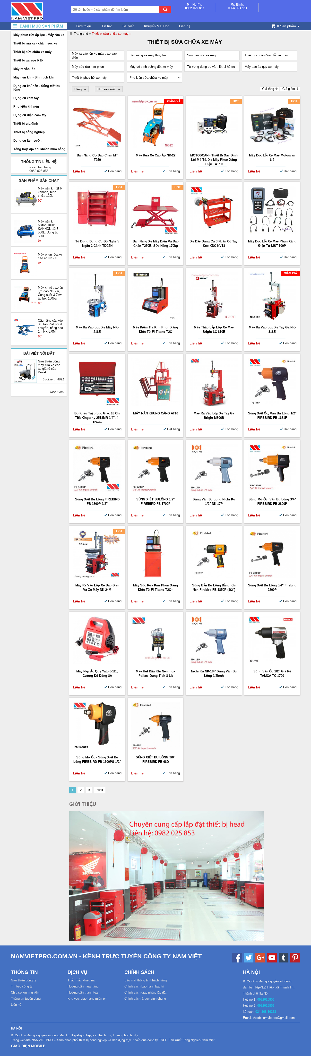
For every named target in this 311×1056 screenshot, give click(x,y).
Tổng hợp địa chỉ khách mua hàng (39, 149)
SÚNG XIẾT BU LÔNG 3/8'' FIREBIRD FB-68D (155, 760)
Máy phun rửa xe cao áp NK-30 (50, 256)
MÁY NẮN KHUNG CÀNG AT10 (155, 413)
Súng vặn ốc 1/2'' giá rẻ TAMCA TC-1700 (272, 674)
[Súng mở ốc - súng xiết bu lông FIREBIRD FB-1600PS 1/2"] (97, 749)
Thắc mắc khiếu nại (81, 980)
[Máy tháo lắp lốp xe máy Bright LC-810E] (214, 319)
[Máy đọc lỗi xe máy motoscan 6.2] (272, 147)
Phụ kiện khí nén (26, 106)
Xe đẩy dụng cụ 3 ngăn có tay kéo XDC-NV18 (213, 244)
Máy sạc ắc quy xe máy (262, 67)
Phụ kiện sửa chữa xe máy (149, 77)
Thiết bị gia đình (25, 123)
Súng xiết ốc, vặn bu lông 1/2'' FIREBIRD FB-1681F (272, 416)
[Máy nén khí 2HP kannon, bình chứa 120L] (25, 198)
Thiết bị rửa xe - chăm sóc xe (35, 43)
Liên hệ (184, 26)
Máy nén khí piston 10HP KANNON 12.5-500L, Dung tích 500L (49, 229)
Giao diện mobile (28, 1046)
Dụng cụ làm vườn (27, 140)
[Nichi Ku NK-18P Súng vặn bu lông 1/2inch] (214, 663)
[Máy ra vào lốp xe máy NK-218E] (97, 319)
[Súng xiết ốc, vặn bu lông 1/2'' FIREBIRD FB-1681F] (272, 405)
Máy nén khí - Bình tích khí (33, 77)
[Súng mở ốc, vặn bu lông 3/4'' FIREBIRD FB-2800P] (272, 491)
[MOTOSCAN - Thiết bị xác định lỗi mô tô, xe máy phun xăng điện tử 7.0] (214, 147)
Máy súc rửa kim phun (88, 67)
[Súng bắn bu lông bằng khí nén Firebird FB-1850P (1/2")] (214, 577)
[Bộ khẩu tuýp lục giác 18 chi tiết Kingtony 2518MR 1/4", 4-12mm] (97, 405)
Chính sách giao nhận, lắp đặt (145, 992)
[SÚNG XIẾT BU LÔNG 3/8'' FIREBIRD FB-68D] (155, 749)
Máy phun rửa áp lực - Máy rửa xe (38, 35)
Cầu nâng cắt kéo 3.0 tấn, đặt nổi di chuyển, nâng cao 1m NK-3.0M (50, 326)
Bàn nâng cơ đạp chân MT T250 (97, 158)
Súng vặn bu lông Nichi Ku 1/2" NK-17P (214, 502)
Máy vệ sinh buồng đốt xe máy (151, 67)
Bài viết (128, 26)
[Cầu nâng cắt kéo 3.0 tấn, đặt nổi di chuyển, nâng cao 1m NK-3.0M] (25, 331)
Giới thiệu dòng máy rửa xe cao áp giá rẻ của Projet (49, 367)
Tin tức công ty (22, 986)
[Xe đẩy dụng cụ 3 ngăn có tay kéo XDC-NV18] (214, 233)
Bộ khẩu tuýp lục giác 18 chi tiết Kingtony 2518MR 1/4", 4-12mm (97, 418)
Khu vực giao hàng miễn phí (87, 998)
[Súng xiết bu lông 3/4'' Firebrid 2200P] (272, 577)
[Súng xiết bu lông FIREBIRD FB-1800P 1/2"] (97, 491)
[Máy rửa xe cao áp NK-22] (155, 147)
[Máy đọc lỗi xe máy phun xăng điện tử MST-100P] (272, 233)
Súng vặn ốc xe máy (201, 55)
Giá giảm (288, 89)
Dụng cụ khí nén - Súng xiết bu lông (36, 87)
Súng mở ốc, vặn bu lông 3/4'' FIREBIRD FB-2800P (272, 502)
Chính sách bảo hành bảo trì (144, 986)
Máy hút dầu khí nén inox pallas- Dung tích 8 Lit (155, 674)
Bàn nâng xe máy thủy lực (148, 55)
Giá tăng (268, 89)
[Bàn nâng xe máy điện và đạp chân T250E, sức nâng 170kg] (155, 233)
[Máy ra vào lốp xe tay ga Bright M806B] (214, 405)
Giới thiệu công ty (23, 980)
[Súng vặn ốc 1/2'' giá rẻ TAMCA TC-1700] (272, 663)
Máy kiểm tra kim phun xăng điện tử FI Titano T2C (155, 330)
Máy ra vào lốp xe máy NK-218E (97, 330)
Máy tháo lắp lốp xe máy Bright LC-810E (214, 330)
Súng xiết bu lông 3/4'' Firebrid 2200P (272, 588)
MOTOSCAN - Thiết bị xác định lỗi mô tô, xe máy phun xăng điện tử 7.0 (214, 160)
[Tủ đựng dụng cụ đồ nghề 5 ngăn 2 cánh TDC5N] (97, 233)
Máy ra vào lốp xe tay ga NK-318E (272, 330)
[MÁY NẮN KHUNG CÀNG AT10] (155, 405)
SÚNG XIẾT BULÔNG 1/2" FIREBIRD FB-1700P (155, 502)
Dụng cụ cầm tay (26, 98)
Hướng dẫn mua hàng (83, 986)
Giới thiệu (83, 26)
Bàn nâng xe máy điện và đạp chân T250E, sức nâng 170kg (156, 244)
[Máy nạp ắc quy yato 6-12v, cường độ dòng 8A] (97, 663)
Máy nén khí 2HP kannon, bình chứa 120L (50, 192)
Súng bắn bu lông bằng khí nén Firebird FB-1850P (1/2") (214, 588)
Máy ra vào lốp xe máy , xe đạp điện (94, 55)
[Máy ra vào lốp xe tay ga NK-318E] (272, 319)
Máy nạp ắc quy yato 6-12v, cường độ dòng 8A (97, 674)
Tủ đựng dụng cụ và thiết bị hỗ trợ (211, 67)
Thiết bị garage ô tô (28, 60)
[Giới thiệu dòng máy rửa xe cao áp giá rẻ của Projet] (25, 371)
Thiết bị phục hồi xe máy (89, 77)
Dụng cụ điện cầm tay (29, 115)
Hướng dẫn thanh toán (83, 992)
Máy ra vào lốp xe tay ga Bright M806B (214, 416)
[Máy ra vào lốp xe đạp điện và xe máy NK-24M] (97, 577)
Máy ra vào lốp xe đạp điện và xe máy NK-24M (97, 588)
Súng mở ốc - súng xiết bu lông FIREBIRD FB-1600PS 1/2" (97, 760)
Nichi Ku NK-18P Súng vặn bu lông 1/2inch (214, 674)
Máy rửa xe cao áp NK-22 (155, 155)
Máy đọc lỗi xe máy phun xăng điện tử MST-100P (272, 244)
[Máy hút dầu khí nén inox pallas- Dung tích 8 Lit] (155, 663)
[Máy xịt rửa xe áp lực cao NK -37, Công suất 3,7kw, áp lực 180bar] (25, 297)
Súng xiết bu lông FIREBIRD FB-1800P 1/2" (97, 502)
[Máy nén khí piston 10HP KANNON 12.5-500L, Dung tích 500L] (25, 231)
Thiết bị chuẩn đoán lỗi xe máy (266, 55)
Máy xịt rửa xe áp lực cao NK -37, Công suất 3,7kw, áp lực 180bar (50, 293)
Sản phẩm (286, 26)
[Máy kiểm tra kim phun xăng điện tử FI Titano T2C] (155, 319)
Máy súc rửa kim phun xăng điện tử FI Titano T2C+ (155, 588)
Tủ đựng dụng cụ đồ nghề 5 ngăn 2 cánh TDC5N (97, 244)
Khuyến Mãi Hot (156, 26)
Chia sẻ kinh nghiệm (25, 992)
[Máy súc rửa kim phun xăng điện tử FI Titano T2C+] (155, 577)
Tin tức (107, 26)
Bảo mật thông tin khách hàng (145, 980)
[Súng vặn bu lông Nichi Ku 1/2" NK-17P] (214, 491)
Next (99, 790)
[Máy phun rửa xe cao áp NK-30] (25, 264)
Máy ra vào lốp (24, 69)
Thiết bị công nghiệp (29, 132)
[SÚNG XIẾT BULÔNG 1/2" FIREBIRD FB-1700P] (155, 491)
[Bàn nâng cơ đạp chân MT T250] (97, 147)
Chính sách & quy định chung (145, 998)
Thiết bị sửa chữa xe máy (32, 52)
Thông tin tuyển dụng (26, 998)
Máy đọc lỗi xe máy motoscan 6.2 (272, 158)
